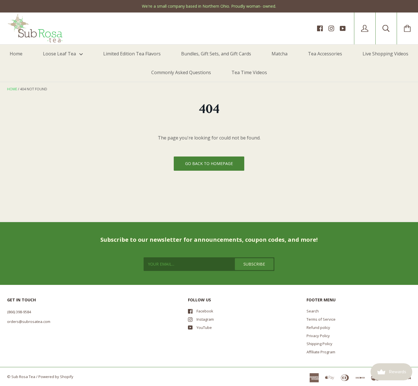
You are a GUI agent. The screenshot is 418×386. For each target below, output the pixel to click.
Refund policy (318, 327)
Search (313, 311)
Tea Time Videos (249, 72)
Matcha (279, 54)
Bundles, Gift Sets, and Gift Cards (216, 54)
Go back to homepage (209, 163)
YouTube (204, 327)
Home (16, 54)
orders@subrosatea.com (28, 321)
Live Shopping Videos (385, 54)
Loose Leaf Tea (60, 54)
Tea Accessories (325, 54)
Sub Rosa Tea (23, 376)
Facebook (204, 311)
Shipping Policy (319, 343)
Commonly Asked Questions (181, 72)
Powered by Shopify (55, 376)
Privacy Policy (318, 335)
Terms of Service (321, 319)
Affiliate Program (321, 351)
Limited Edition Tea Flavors (132, 54)
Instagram (205, 319)
